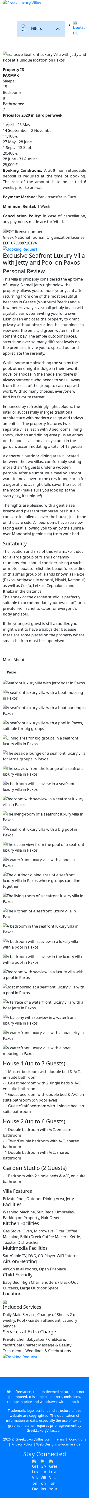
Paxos (12, 672)
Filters (36, 28)
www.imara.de (69, 1444)
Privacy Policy (22, 1444)
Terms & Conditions (70, 1439)
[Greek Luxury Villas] (44, 10)
